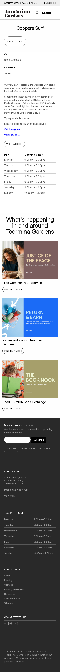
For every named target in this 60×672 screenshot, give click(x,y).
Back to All (15, 41)
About (7, 575)
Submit (56, 16)
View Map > (10, 495)
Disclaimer (21, 452)
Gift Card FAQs (12, 598)
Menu (46, 13)
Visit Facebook (12, 134)
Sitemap (8, 603)
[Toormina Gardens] (17, 13)
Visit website (14, 144)
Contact (8, 584)
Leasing (8, 580)
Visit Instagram (12, 129)
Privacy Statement (14, 589)
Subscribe (50, 3)
